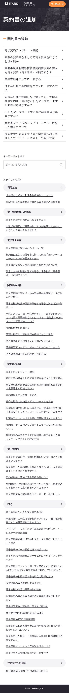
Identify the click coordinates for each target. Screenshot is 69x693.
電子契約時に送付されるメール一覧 (25, 248)
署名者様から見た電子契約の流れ (23, 589)
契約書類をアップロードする (23, 79)
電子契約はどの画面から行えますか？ (26, 220)
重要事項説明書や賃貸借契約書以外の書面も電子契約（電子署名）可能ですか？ (31, 70)
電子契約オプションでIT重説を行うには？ (28, 646)
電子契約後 (13, 448)
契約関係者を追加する (17, 327)
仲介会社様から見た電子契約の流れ (25, 512)
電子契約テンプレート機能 (21, 50)
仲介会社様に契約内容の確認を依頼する (27, 670)
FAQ (9, 504)
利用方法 (12, 187)
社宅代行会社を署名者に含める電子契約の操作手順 (33, 202)
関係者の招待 (14, 285)
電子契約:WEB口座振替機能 (20, 619)
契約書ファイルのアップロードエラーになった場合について (31, 125)
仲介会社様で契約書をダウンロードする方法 (31, 88)
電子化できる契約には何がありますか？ (27, 653)
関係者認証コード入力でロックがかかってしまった (33, 347)
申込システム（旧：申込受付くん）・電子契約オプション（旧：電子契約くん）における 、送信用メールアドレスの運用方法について (34, 317)
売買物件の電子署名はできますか (23, 583)
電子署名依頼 (14, 240)
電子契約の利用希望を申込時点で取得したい (29, 576)
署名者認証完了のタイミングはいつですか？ (29, 340)
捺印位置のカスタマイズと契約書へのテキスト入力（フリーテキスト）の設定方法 (31, 136)
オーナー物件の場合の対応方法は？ (25, 612)
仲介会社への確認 (16, 662)
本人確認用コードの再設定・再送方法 (26, 353)
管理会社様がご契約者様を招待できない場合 (29, 334)
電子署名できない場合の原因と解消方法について (32, 265)
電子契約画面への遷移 (19, 212)
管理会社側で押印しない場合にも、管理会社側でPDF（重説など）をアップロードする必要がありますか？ (31, 101)
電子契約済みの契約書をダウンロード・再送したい (33, 494)
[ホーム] (12, 4)
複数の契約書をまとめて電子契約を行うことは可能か (31, 59)
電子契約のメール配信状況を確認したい (27, 549)
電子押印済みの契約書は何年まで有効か (27, 606)
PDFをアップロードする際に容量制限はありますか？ (31, 114)
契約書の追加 (17, 39)
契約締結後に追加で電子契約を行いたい (27, 477)
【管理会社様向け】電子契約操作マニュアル (29, 195)
